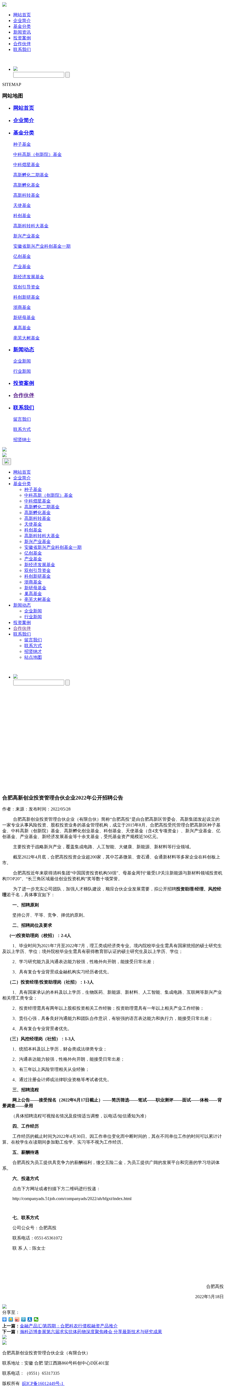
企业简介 (22, 20)
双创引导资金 (26, 287)
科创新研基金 (26, 297)
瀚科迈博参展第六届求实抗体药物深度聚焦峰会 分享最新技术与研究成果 (91, 1331)
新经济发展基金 (28, 276)
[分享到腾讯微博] (23, 1319)
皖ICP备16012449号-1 (43, 1383)
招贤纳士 (22, 439)
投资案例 (22, 38)
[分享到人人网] (30, 1319)
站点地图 (33, 657)
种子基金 (22, 144)
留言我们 (22, 419)
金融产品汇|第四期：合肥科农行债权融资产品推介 (69, 1326)
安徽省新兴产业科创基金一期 (42, 246)
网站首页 (22, 14)
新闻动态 (23, 349)
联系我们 (22, 49)
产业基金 (22, 266)
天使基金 (22, 205)
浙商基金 (22, 307)
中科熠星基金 (26, 164)
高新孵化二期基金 (31, 174)
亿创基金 (22, 256)
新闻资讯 (22, 32)
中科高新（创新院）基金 (37, 154)
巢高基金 (22, 327)
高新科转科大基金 (31, 225)
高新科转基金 (26, 195)
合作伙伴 (22, 43)
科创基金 (22, 215)
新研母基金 (24, 317)
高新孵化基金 (26, 185)
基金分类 (22, 26)
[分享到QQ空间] (11, 1319)
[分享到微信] (36, 1319)
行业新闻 (22, 371)
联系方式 (22, 429)
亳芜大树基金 (26, 338)
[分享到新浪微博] (17, 1319)
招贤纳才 (33, 651)
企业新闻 (22, 361)
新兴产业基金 (26, 236)
